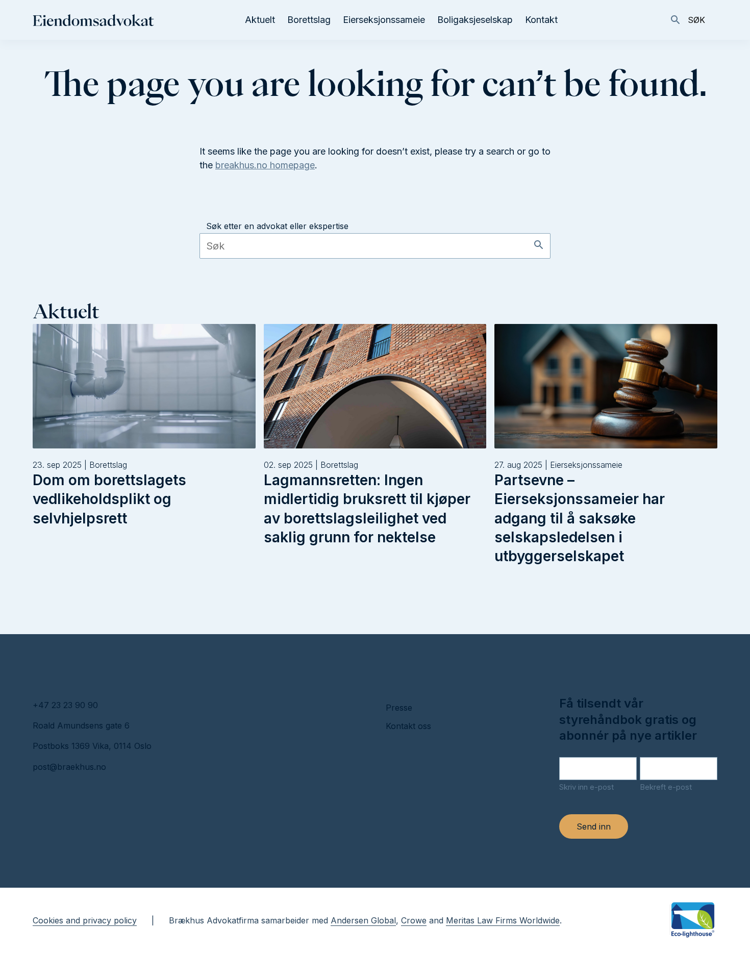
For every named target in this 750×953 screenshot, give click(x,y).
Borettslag (309, 19)
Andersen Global (363, 920)
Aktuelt (260, 19)
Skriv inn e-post (586, 787)
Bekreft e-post (666, 787)
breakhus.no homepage (265, 165)
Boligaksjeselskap (475, 19)
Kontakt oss (408, 726)
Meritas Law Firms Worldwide (503, 920)
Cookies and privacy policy (85, 920)
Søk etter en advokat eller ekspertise (277, 226)
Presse (399, 708)
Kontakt (541, 19)
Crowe (414, 920)
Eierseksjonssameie (384, 19)
